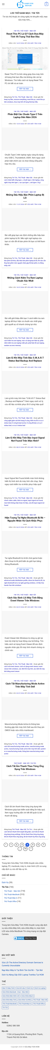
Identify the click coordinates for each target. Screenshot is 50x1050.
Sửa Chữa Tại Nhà (24, 1000)
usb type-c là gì (35, 182)
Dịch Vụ (5, 882)
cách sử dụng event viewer (29, 666)
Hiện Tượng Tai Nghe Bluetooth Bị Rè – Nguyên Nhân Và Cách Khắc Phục (25, 519)
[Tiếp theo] (31, 849)
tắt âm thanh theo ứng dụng (13, 837)
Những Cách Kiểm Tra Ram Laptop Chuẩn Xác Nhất (25, 279)
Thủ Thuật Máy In (10, 898)
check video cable (10, 500)
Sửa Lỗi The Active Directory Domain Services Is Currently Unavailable (22, 964)
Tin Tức (17, 31)
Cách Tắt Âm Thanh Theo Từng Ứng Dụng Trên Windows (25, 767)
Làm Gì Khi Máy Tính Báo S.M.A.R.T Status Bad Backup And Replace (25, 359)
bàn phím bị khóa (10, 260)
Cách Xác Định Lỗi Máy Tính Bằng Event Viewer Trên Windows (25, 599)
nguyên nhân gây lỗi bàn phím (27, 263)
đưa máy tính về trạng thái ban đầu (26, 102)
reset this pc (31, 99)
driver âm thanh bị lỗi (35, 580)
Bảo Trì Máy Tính (8, 988)
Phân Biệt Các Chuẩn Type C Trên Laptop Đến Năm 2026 (25, 116)
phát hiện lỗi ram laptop (36, 343)
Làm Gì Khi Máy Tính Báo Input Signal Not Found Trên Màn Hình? (25, 439)
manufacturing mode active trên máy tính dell (24, 749)
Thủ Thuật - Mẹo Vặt (28, 31)
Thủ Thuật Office (10, 901)
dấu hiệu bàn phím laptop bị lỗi (27, 260)
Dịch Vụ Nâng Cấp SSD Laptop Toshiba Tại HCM (23, 975)
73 (25, 849)
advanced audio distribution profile (16, 580)
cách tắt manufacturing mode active (16, 746)
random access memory (12, 345)
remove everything (20, 99)
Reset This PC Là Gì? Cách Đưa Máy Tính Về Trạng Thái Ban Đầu (25, 35)
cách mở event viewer (11, 666)
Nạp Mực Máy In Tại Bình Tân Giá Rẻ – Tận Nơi (22, 970)
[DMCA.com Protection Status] (25, 938)
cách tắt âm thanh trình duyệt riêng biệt (17, 832)
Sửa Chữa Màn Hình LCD (11, 996)
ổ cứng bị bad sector (19, 423)
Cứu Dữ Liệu (20, 988)
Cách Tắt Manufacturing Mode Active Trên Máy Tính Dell (25, 685)
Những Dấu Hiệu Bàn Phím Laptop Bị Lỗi (25, 196)
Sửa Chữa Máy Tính (9, 1000)
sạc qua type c (24, 182)
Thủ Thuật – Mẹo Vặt (12, 891)
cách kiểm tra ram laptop (12, 340)
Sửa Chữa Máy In (28, 996)
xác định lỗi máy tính (26, 669)
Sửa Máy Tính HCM (34, 43)
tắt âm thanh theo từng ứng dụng (32, 834)
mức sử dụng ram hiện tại (30, 340)
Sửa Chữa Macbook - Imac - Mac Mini (15, 992)
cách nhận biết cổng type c (13, 180)
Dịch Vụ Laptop (40, 988)
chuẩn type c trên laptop (31, 180)
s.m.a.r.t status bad (18, 425)
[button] (3, 4)
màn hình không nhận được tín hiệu (16, 503)
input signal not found (35, 500)
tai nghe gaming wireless (26, 583)
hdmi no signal (22, 500)
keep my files (8, 99)
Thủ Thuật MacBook (11, 895)
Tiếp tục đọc (25, 89)
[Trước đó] (6, 845)
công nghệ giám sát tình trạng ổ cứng (16, 420)
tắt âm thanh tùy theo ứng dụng (34, 837)
